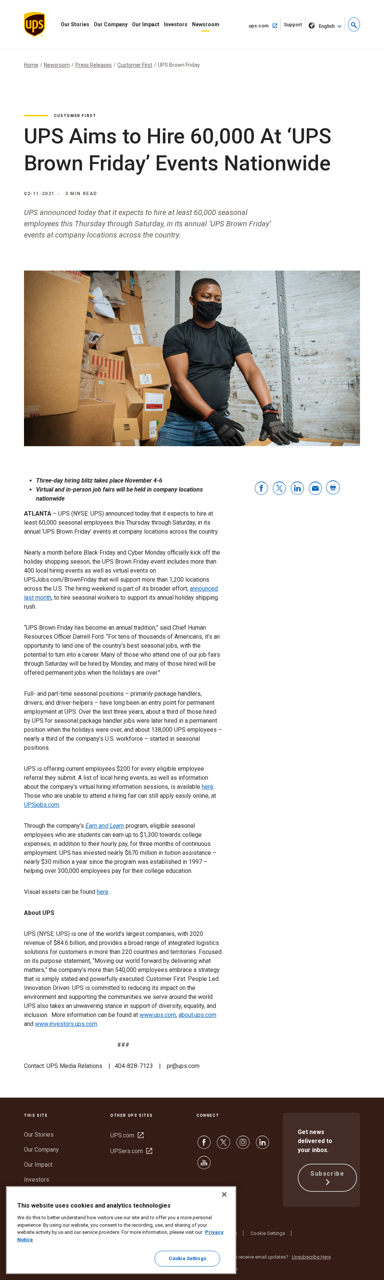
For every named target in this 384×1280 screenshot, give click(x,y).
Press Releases (93, 65)
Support (295, 26)
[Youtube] (204, 1166)
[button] (354, 24)
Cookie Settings (267, 1233)
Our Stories (75, 24)
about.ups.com (197, 1014)
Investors (176, 24)
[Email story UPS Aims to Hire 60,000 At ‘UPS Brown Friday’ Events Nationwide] (315, 489)
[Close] (224, 1194)
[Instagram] (243, 1145)
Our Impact (145, 24)
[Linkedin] (262, 1145)
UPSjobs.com (41, 804)
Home (31, 65)
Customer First (134, 65)
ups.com (265, 25)
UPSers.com (131, 1151)
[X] (223, 1145)
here (207, 786)
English (327, 26)
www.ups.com (158, 1014)
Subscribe (327, 1173)
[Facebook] (204, 1145)
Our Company (111, 24)
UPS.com (127, 1135)
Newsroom (205, 24)
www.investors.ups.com (66, 1023)
